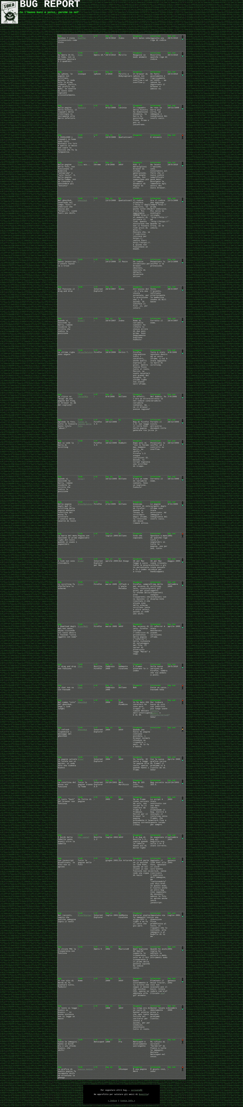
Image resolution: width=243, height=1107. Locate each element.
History (82, 108)
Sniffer (82, 38)
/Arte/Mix (83, 397)
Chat (80, 666)
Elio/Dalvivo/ (85, 504)
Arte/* (81, 479)
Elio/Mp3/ (83, 626)
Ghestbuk (82, 200)
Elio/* (81, 321)
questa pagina (85, 1069)
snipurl (154, 713)
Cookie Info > (127, 1101)
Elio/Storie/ (85, 915)
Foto (80, 165)
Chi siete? (83, 837)
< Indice (112, 1101)
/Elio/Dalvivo (85, 352)
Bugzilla (143, 1094)
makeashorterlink (159, 715)
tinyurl (154, 711)
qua (162, 993)
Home (80, 55)
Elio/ (81, 561)
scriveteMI (136, 1090)
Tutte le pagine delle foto (85, 424)
